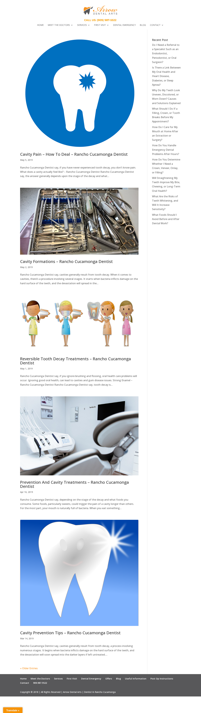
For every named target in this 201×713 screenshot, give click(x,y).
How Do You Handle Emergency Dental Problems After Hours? (165, 150)
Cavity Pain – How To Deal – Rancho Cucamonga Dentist (74, 154)
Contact (155, 25)
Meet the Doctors (59, 25)
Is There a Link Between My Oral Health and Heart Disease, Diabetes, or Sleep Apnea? (166, 76)
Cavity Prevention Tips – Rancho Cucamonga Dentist (70, 633)
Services (82, 25)
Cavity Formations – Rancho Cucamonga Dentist (66, 261)
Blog (143, 25)
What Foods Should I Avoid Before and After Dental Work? (165, 219)
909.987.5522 (40, 682)
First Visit (100, 25)
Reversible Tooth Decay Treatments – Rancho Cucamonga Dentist (75, 361)
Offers (108, 678)
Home (40, 25)
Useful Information (135, 678)
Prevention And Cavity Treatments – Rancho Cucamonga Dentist (74, 484)
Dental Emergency (124, 25)
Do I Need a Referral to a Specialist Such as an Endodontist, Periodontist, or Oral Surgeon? (165, 53)
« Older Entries (29, 668)
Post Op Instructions (161, 678)
